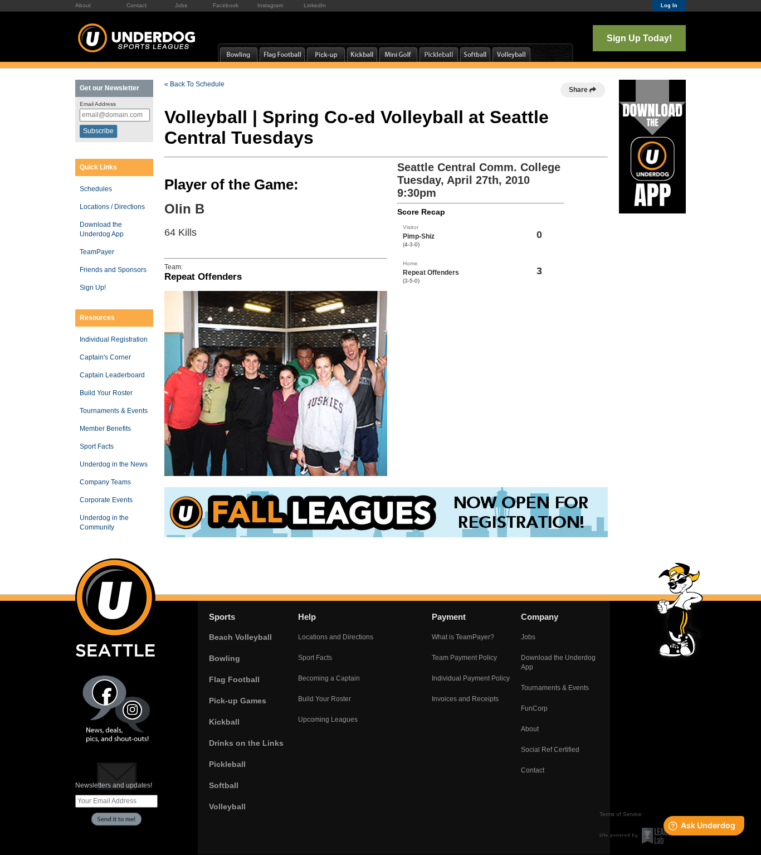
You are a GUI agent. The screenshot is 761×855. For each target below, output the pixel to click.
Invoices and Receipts (465, 699)
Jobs (181, 5)
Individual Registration (114, 339)
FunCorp (534, 708)
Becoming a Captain (329, 678)
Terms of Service (620, 814)
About (83, 5)
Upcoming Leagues (328, 719)
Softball (223, 785)
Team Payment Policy (464, 658)
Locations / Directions (112, 207)
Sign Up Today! (639, 38)
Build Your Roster (106, 393)
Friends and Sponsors (113, 270)
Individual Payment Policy (471, 678)
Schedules (96, 189)
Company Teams (105, 482)
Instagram (270, 5)
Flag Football (234, 679)
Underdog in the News (114, 464)
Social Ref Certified (550, 750)
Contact (136, 5)
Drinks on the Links (246, 743)
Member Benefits (105, 429)
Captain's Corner (105, 357)
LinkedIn (315, 5)
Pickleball (227, 764)
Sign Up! (93, 288)
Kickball (224, 721)
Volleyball (227, 806)
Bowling (224, 658)
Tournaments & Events (114, 411)
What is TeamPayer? (463, 637)
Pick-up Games (237, 700)
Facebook (225, 5)
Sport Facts (97, 446)
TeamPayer (97, 252)
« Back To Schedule (194, 84)
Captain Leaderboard (112, 375)
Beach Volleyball (240, 637)
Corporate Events (106, 500)
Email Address (98, 104)
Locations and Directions (335, 637)
